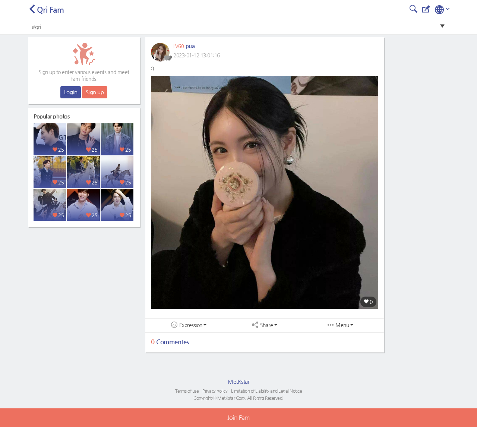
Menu (342, 325)
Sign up (95, 92)
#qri (36, 26)
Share (266, 325)
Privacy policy (214, 390)
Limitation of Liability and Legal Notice (266, 390)
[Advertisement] (84, 277)
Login (71, 92)
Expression (190, 325)
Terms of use (187, 390)
